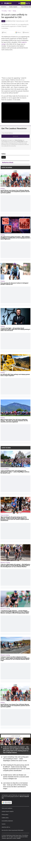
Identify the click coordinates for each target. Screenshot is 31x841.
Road (3, 157)
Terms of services (18, 140)
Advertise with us (6, 827)
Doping (14, 10)
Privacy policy (5, 814)
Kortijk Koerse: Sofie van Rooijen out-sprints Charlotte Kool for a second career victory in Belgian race (16, 776)
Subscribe (23, 3)
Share (5, 32)
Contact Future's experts (7, 811)
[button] (29, 3)
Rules (10, 10)
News (3, 21)
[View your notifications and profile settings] (19, 3)
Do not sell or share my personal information (12, 830)
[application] (15, 112)
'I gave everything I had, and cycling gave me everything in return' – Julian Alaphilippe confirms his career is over (15, 758)
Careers (3, 824)
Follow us (19, 32)
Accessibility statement (7, 820)
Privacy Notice (20, 141)
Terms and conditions (7, 808)
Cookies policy (5, 817)
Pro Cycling (4, 10)
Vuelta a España (13, 7)
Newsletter (27, 32)
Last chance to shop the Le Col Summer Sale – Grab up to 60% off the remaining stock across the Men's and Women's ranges (15, 785)
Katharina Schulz (11, 21)
